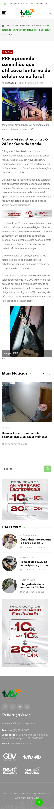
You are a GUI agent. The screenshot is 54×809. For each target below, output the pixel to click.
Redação (11, 83)
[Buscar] (50, 12)
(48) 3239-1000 (21, 730)
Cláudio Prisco (28, 535)
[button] (2, 358)
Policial (6, 428)
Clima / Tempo (27, 558)
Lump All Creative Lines (27, 797)
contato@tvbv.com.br (21, 743)
